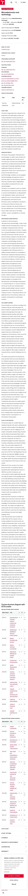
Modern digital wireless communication (13, 746)
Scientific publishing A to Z (13, 712)
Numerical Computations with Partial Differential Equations (13, 765)
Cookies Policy (4, 890)
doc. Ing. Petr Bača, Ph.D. (7, 85)
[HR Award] (3, 893)
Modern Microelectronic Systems (13, 640)
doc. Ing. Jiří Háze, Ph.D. (7, 83)
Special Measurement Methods (13, 667)
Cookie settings (14, 880)
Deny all (14, 884)
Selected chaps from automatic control (14, 684)
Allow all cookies (14, 875)
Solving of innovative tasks (12, 706)
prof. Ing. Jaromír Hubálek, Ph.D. (9, 80)
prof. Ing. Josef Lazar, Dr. (7, 89)
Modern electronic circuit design (13, 646)
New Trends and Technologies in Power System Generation (13, 755)
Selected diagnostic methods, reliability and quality (13, 786)
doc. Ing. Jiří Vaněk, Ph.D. (7, 74)
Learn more (6, 871)
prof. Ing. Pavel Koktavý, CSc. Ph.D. (10, 78)
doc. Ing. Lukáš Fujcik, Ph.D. (8, 61)
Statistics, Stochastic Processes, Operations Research (12, 675)
